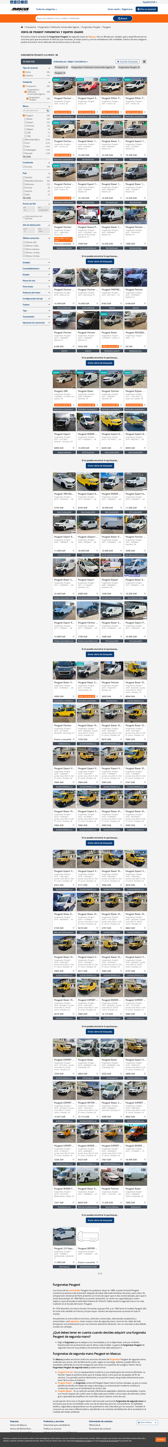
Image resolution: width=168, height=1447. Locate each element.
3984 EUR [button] (130, 739)
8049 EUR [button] (130, 696)
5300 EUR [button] (106, 1117)
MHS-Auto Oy (64, 1266)
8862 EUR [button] (130, 928)
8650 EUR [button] (82, 1203)
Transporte (30, 27)
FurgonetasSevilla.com (88, 248)
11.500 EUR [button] (131, 508)
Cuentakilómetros (31, 269)
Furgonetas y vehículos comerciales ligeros (58, 27)
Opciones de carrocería (34, 323)
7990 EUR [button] (82, 244)
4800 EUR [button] (130, 1074)
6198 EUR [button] (130, 304)
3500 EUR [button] (130, 551)
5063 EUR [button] (82, 1074)
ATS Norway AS (88, 1078)
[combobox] (138, 1423)
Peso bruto (28, 287)
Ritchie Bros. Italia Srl (111, 351)
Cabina (26, 305)
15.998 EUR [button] (59, 304)
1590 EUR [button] (106, 594)
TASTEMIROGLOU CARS (88, 1266)
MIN (24, 207)
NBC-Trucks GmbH (112, 512)
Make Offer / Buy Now (62, 239)
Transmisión (28, 317)
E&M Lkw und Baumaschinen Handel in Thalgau (71, 932)
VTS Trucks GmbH (135, 512)
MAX (39, 207)
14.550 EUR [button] (107, 198)
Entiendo (160, 1440)
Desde (25, 229)
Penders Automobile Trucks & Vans (66, 598)
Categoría (27, 82)
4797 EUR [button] (130, 782)
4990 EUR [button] (58, 696)
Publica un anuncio (52, 1428)
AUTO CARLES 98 (88, 308)
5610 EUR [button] (130, 885)
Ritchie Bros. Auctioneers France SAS (67, 409)
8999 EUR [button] (130, 448)
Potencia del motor (31, 293)
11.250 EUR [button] (107, 1203)
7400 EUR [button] (130, 244)
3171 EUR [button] (82, 885)
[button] (36, 61)
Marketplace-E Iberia (64, 248)
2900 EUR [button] (82, 594)
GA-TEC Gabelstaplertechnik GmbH (114, 555)
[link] (64, 86)
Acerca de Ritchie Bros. (20, 1428)
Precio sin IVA (29, 204)
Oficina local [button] (94, 1425)
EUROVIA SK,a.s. (64, 743)
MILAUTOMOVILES (64, 308)
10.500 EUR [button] (131, 637)
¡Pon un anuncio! (148, 9)
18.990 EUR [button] (83, 551)
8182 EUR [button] (106, 304)
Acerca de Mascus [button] (18, 1425)
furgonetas (74, 1321)
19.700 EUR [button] (131, 155)
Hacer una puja (61, 112)
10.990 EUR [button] (107, 508)
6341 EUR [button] (58, 885)
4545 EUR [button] (82, 347)
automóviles (74, 1290)
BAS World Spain (88, 159)
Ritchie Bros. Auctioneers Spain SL (66, 116)
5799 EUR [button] (58, 508)
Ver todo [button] (27, 156)
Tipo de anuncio (30, 68)
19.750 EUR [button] (83, 198)
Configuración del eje (33, 299)
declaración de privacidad (109, 1441)
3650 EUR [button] (106, 696)
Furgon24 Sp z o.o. (64, 1207)
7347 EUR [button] (58, 1203)
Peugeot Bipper (65, 1391)
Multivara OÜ (136, 1207)
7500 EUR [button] (106, 637)
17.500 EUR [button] (59, 1262)
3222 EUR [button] (106, 1074)
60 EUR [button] (129, 347)
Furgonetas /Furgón (91, 27)
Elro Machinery (111, 701)
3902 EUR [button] (106, 825)
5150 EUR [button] (58, 928)
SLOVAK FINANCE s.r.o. (135, 701)
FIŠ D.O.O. (111, 1121)
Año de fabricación (31, 225)
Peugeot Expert (65, 1383)
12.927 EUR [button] (59, 1117)
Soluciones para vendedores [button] (57, 1425)
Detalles (26, 263)
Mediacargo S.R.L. (135, 351)
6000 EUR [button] (58, 448)
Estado (26, 275)
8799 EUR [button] (82, 508)
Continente (28, 163)
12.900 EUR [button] (107, 551)
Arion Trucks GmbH (112, 452)
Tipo (25, 311)
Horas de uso (29, 281)
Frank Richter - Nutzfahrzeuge (65, 701)
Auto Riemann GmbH (136, 598)
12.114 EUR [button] (107, 1014)
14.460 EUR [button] (83, 304)
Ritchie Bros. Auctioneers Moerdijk (90, 701)
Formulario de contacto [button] (100, 1428)
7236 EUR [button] (82, 739)
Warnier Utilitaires (111, 1207)
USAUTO (112, 308)
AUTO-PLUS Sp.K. (88, 452)
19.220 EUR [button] (131, 594)
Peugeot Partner (65, 1372)
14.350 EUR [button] (107, 155)
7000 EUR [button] (130, 1203)
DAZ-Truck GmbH (88, 555)
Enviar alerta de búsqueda (100, 261)
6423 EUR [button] (82, 1160)
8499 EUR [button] (106, 448)
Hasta (39, 229)
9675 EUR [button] (106, 739)
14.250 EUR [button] (83, 155)
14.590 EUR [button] (83, 448)
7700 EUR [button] (82, 637)
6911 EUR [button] (82, 971)
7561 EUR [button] (106, 1160)
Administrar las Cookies (83, 1441)
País (25, 173)
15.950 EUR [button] (59, 594)
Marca (25, 106)
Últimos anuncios (31, 238)
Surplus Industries (64, 452)
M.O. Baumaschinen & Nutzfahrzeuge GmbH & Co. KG (144, 555)
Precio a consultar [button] (62, 244)
